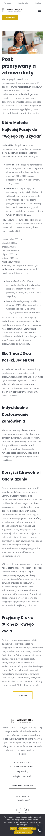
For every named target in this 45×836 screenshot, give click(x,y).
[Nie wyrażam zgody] (38, 826)
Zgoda (13, 828)
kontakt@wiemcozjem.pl (24, 766)
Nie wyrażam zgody (27, 828)
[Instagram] (26, 810)
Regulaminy (22, 771)
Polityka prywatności (22, 776)
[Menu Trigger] (38, 10)
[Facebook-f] (18, 810)
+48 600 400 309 (23, 762)
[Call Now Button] (39, 830)
